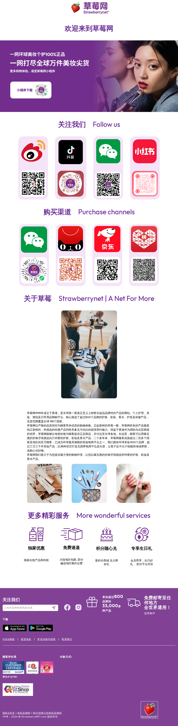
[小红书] (145, 151)
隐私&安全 (9, 713)
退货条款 (26, 639)
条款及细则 (23, 713)
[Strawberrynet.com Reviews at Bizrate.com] (13, 673)
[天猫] (71, 239)
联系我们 (67, 639)
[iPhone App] (16, 630)
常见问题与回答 (46, 639)
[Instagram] (168, 704)
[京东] (107, 239)
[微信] (34, 240)
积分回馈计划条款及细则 (47, 713)
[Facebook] (168, 691)
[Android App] (42, 630)
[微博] (33, 151)
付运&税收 (9, 639)
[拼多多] (144, 239)
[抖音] (71, 152)
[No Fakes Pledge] (47, 671)
